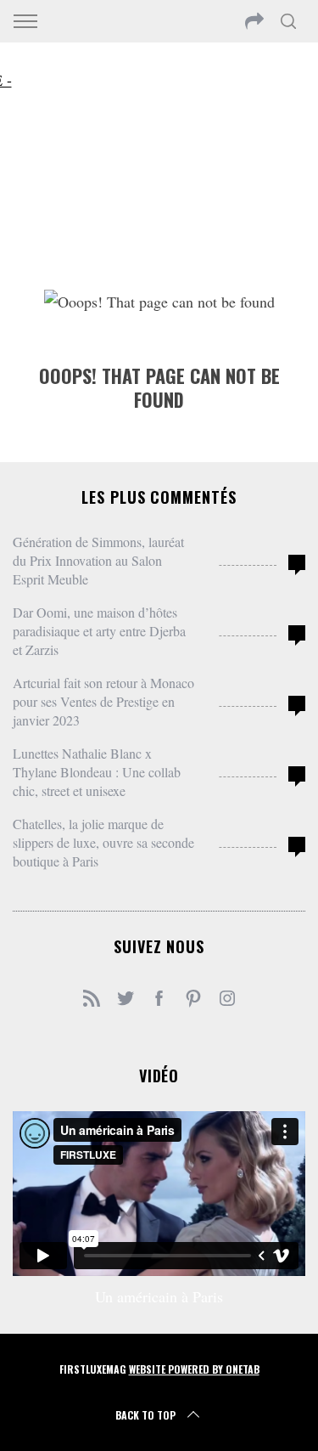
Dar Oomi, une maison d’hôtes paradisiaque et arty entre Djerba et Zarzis (99, 630)
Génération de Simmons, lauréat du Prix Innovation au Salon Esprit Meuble (98, 560)
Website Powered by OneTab (194, 1369)
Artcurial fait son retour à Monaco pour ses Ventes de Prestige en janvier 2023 (103, 701)
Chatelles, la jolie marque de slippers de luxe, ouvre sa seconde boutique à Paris (103, 842)
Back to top (145, 1415)
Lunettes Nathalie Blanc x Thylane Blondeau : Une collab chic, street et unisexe (97, 771)
